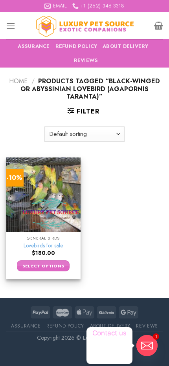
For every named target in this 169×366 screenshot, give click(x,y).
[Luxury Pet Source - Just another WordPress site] (84, 25)
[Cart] (158, 25)
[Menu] (10, 25)
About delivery (126, 46)
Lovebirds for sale (43, 245)
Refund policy (76, 46)
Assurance (34, 46)
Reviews (86, 60)
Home (18, 81)
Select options (43, 266)
